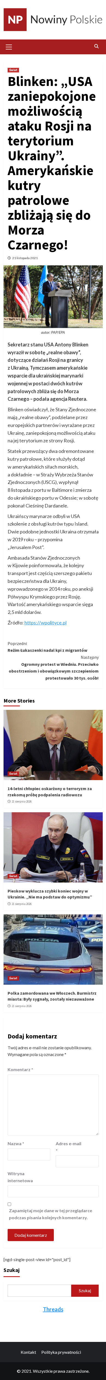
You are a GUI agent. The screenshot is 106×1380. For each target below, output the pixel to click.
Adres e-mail (68, 1147)
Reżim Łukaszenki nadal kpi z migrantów (47, 647)
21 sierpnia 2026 (22, 801)
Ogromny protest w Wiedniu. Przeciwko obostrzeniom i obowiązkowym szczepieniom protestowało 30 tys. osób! (54, 667)
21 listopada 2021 (25, 258)
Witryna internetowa (20, 1177)
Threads (53, 1309)
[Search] (96, 46)
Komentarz (20, 1069)
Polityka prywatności (61, 1352)
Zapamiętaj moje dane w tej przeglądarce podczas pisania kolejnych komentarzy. (50, 1214)
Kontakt (28, 1352)
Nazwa (16, 1143)
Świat (13, 70)
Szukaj (12, 1270)
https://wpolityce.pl (45, 623)
